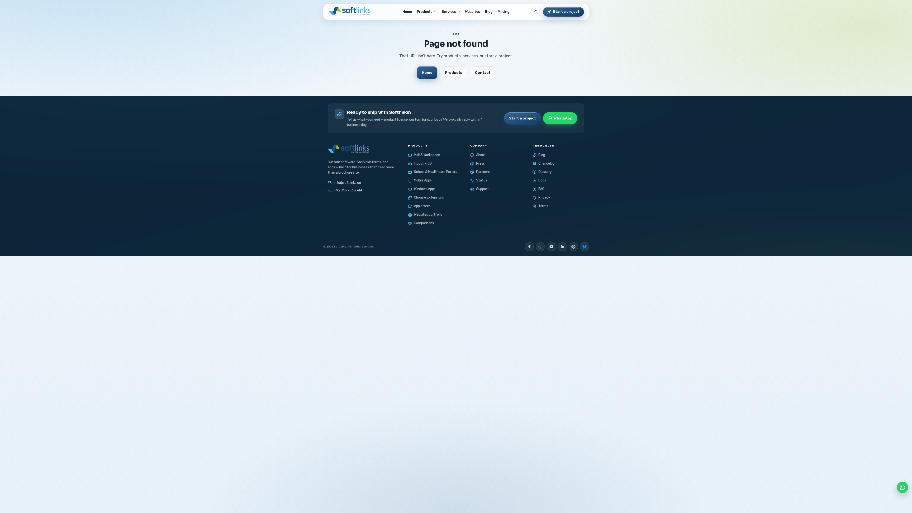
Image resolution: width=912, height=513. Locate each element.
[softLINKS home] (349, 12)
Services (449, 12)
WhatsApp (563, 118)
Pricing (503, 12)
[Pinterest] (573, 246)
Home (407, 12)
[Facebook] (529, 246)
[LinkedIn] (562, 246)
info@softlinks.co (347, 183)
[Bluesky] (584, 246)
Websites (472, 12)
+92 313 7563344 (348, 190)
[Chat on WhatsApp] (902, 487)
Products (424, 12)
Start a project (566, 12)
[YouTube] (551, 246)
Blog (489, 12)
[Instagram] (540, 246)
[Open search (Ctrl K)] (536, 12)
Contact (482, 73)
